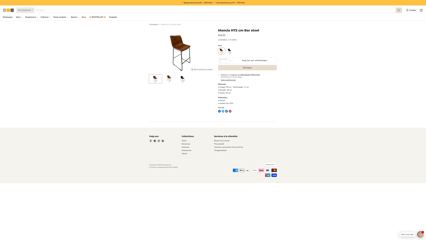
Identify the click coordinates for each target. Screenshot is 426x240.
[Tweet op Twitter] (223, 111)
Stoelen (74, 17)
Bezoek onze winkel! (221, 141)
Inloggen (412, 10)
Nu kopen (247, 67)
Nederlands (269, 164)
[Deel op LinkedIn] (226, 111)
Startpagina (8, 17)
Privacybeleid (219, 144)
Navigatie (113, 17)
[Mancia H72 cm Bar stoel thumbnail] (155, 78)
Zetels (184, 141)
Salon (18, 17)
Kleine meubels (60, 17)
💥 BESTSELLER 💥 (97, 17)
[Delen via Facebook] (219, 111)
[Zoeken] (399, 10)
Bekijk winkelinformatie (228, 80)
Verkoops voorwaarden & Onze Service (228, 147)
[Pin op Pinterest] (230, 111)
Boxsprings (186, 144)
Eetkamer (45, 17)
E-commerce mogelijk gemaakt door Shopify (163, 167)
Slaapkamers (30, 17)
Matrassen (185, 147)
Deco (84, 17)
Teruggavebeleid (220, 150)
